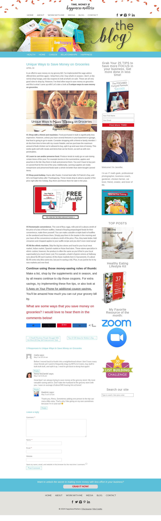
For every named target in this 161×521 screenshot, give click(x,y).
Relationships (69, 54)
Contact (93, 15)
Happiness (86, 54)
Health (31, 54)
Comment (30, 417)
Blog (81, 15)
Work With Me (56, 15)
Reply (36, 371)
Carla (36, 355)
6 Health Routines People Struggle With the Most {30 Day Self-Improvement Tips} (43, 339)
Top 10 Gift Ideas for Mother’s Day (82, 338)
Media (71, 15)
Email (29, 448)
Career (53, 54)
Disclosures (86, 509)
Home (30, 15)
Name (29, 440)
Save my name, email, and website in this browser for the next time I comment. (55, 464)
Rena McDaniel (41, 374)
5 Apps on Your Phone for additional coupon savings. (59, 288)
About (40, 15)
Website (29, 456)
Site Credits (97, 509)
